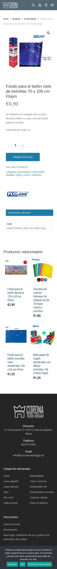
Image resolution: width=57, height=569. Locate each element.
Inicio (5, 18)
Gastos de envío (11, 524)
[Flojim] (18, 196)
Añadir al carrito (23, 157)
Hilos (6, 492)
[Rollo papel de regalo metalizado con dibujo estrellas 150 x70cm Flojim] (41, 336)
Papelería (36, 174)
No (22, 564)
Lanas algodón (11, 481)
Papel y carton (23, 174)
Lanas (6, 475)
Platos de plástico (39, 502)
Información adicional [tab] (19, 212)
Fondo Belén (30, 18)
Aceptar (12, 564)
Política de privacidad (39, 564)
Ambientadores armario (42, 492)
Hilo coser (8, 497)
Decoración (24, 171)
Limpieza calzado (39, 497)
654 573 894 (28, 444)
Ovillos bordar (10, 502)
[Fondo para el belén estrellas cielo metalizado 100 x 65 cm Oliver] (16, 336)
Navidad (16, 18)
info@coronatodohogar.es (28, 455)
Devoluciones (10, 529)
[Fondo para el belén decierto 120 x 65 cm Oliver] (16, 270)
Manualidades (37, 475)
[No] (53, 557)
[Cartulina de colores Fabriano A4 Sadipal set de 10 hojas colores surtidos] (41, 270)
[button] (52, 5)
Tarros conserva (38, 481)
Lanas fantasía (11, 486)
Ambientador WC (38, 486)
